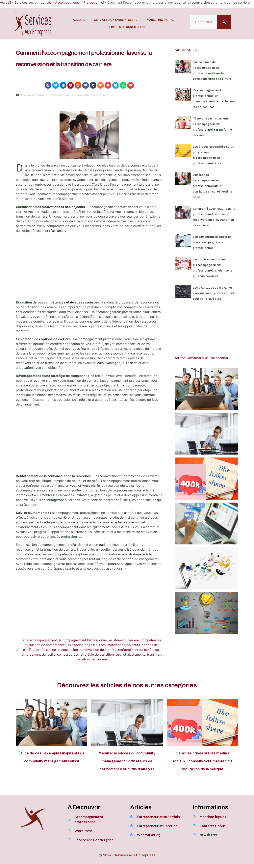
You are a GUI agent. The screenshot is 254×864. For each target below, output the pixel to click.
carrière (133, 640)
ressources (71, 654)
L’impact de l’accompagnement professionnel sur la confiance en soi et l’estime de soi (212, 186)
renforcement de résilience (41, 654)
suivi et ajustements (130, 654)
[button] (48, 85)
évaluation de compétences (45, 645)
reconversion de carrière (98, 650)
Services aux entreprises (33, 2)
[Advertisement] (89, 268)
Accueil (5, 2)
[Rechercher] (224, 22)
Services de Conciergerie (127, 27)
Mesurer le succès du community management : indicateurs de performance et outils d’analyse (127, 761)
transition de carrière (91, 659)
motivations (116, 645)
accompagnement (43, 640)
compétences (151, 640)
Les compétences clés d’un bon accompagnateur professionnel (212, 242)
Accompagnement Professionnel (79, 2)
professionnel (46, 650)
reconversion (68, 650)
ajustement (117, 640)
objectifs (133, 645)
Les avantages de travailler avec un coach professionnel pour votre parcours (213, 293)
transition (154, 654)
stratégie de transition (97, 654)
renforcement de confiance (138, 650)
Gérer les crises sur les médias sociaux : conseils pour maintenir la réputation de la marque (202, 761)
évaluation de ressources (87, 645)
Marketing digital (160, 20)
